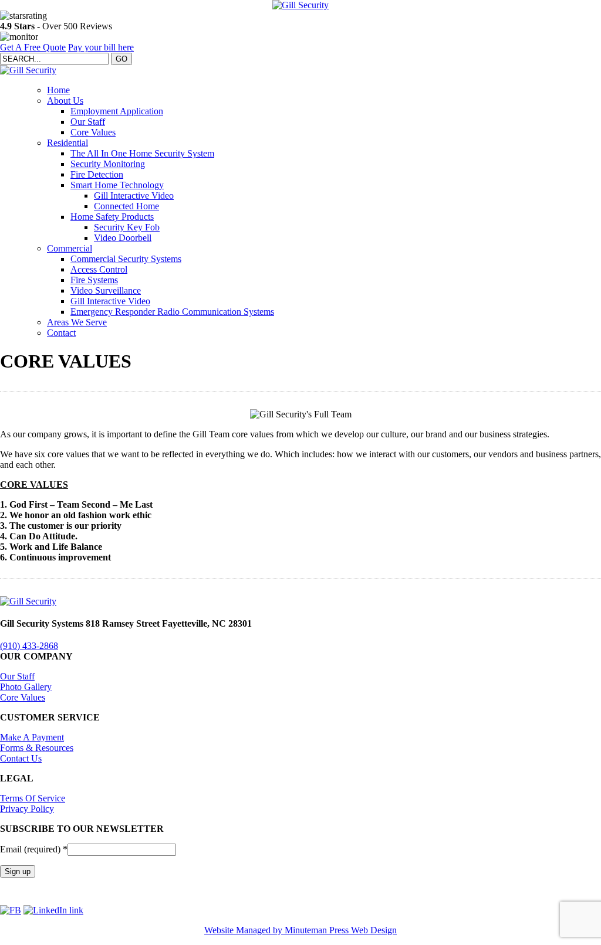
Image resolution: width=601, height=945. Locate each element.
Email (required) (33, 849)
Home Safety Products (112, 217)
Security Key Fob (127, 227)
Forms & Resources (36, 748)
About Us (65, 101)
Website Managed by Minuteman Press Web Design (300, 930)
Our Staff (87, 122)
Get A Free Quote (33, 47)
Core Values (93, 132)
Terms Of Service (32, 798)
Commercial (69, 248)
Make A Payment (32, 737)
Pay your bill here (101, 47)
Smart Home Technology (117, 185)
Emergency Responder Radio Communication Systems (172, 312)
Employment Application (116, 111)
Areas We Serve (77, 322)
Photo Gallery (26, 687)
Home (58, 90)
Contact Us (21, 758)
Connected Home (126, 206)
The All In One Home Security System (142, 153)
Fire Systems (94, 280)
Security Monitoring (107, 164)
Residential (67, 143)
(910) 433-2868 (29, 646)
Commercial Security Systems (125, 259)
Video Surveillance (105, 290)
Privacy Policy (27, 809)
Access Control (98, 269)
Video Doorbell (122, 238)
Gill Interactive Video (134, 195)
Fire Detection (96, 174)
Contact (61, 333)
